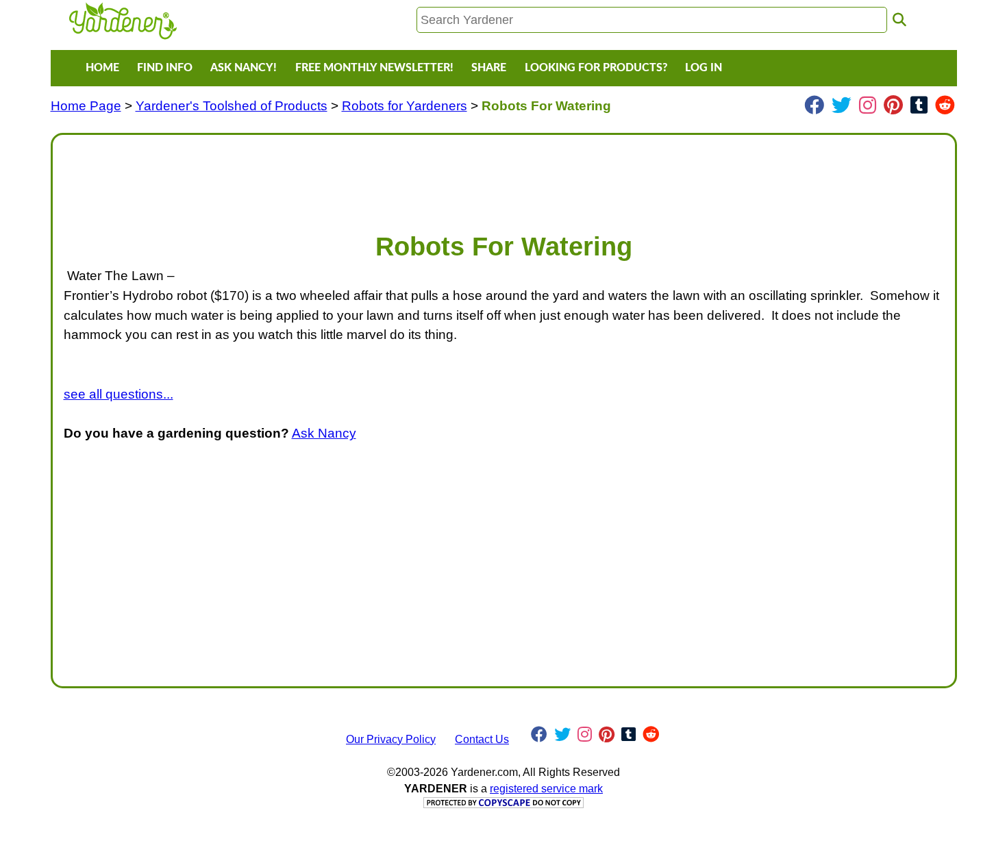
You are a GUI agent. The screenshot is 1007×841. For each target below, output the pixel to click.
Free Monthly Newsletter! (374, 67)
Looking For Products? (596, 67)
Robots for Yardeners (404, 106)
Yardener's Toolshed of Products (231, 106)
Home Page (86, 106)
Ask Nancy (324, 433)
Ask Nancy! (243, 67)
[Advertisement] (475, 177)
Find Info (164, 67)
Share (488, 67)
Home (102, 67)
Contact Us (482, 739)
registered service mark (546, 788)
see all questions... (118, 394)
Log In (703, 67)
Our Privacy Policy (391, 739)
